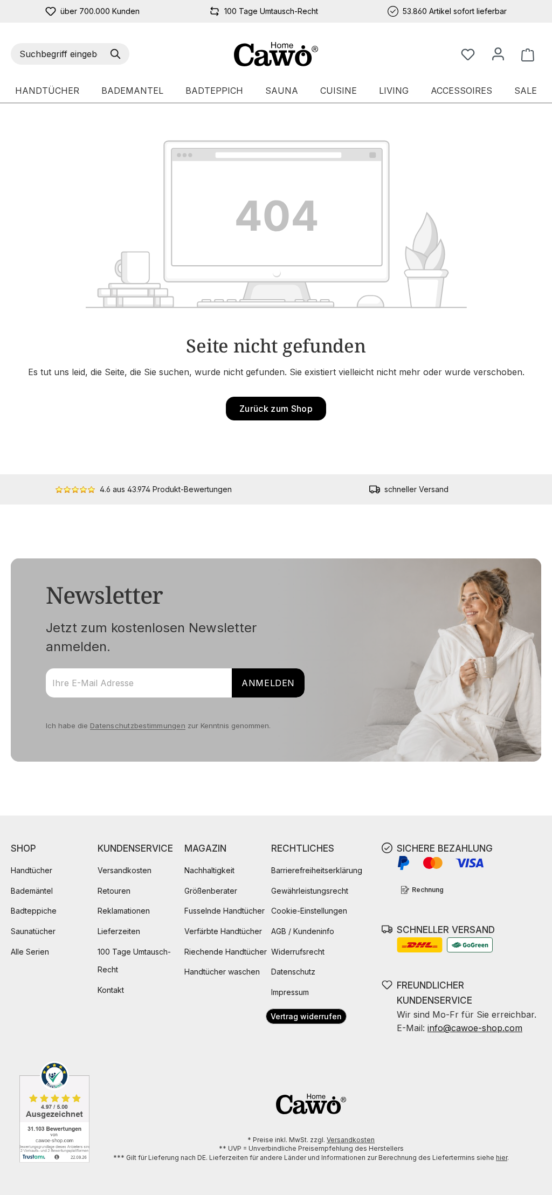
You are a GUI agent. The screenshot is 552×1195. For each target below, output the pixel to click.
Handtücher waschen (222, 971)
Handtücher (31, 870)
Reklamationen (124, 910)
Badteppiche (34, 910)
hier (501, 1157)
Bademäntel (32, 890)
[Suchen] (117, 54)
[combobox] (58, 54)
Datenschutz (293, 971)
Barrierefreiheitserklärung (316, 870)
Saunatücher (33, 931)
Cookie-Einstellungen (309, 910)
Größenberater (210, 890)
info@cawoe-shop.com (474, 1028)
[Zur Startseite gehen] (276, 54)
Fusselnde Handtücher (224, 910)
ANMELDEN (268, 683)
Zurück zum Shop (276, 408)
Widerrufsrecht (298, 951)
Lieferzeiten (119, 931)
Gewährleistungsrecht (309, 890)
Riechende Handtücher (225, 951)
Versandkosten (124, 870)
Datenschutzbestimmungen (137, 725)
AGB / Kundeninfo (302, 931)
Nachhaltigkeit (209, 870)
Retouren (114, 890)
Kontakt (111, 989)
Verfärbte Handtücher (223, 931)
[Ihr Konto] (498, 54)
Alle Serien (30, 951)
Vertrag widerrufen (306, 1016)
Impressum (290, 992)
